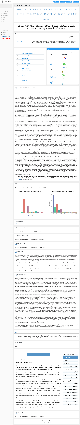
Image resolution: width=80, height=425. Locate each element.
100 (17, 13)
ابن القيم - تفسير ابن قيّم (71, 389)
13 (38, 9)
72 (26, 12)
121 (66, 13)
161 (39, 15)
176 (74, 15)
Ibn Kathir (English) (68, 354)
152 (18, 15)
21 (53, 9)
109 (38, 13)
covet (51, 65)
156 (27, 15)
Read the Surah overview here (21, 223)
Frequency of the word (26, 65)
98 (73, 12)
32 (73, 9)
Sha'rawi (65, 360)
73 (28, 12)
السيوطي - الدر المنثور (72, 392)
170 (60, 15)
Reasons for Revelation (26, 70)
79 (38, 12)
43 (33, 10)
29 (67, 9)
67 (17, 12)
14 (40, 9)
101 (19, 13)
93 (64, 12)
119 (61, 13)
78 (37, 12)
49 (44, 10)
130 (26, 14)
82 (44, 12)
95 (68, 12)
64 (71, 10)
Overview (19, 9)
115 (52, 13)
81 (42, 12)
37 (22, 10)
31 (71, 9)
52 (49, 10)
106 (31, 13)
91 (60, 12)
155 (25, 15)
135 (38, 14)
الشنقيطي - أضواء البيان (71, 395)
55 (55, 10)
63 (69, 10)
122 (68, 13)
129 (24, 14)
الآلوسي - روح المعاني (72, 401)
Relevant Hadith (25, 73)
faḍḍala (51, 76)
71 (24, 12)
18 (47, 9)
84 (48, 12)
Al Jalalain (66, 363)
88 (55, 12)
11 (35, 9)
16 (44, 9)
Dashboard (63, 1)
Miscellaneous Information (27, 60)
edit (16, 88)
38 (24, 10)
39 (26, 10)
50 (46, 10)
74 (29, 12)
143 (57, 14)
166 (51, 15)
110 (40, 13)
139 (47, 14)
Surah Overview (25, 58)
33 (75, 9)
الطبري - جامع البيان (72, 366)
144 (59, 14)
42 (31, 10)
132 (31, 14)
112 (45, 13)
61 (66, 10)
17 (46, 9)
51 (48, 10)
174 (69, 15)
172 (65, 15)
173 (67, 15)
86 (51, 12)
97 (71, 12)
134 (35, 14)
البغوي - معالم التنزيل (72, 377)
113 (47, 13)
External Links (24, 80)
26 (62, 9)
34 (17, 10)
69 (20, 12)
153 (20, 15)
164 (46, 15)
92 (62, 12)
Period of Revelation (26, 68)
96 (69, 12)
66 (75, 10)
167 (53, 15)
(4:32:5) (51, 81)
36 (20, 10)
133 (33, 14)
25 (60, 9)
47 (40, 10)
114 (49, 13)
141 (52, 14)
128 (21, 14)
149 (71, 14)
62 (68, 10)
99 (75, 12)
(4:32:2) (51, 63)
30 (69, 9)
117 (57, 13)
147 (66, 14)
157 (30, 15)
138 (45, 14)
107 (33, 13)
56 (57, 10)
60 (64, 10)
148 (68, 14)
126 (17, 14)
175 (72, 15)
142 (54, 14)
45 (37, 10)
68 (19, 12)
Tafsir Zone (76, 1)
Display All (56, 1)
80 (40, 12)
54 (53, 10)
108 (35, 13)
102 (21, 13)
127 (19, 14)
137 (42, 14)
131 (28, 14)
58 (60, 10)
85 (49, 12)
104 (26, 13)
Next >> (48, 19)
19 (49, 9)
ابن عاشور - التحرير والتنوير (71, 386)
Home (77, 5)
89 (57, 12)
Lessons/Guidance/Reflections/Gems (29, 53)
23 (57, 9)
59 (62, 10)
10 (33, 9)
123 (71, 13)
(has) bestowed (53, 77)
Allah (51, 83)
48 (42, 10)
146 (64, 14)
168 (55, 15)
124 (73, 13)
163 (44, 15)
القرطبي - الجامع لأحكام (71, 374)
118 (59, 13)
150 (73, 14)
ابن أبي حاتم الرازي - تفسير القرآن (70, 382)
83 (46, 12)
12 (37, 9)
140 (49, 14)
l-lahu (51, 82)
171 (62, 15)
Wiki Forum (24, 75)
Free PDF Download (5, 38)
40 (28, 10)
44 (35, 10)
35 (19, 10)
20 (51, 9)
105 (28, 13)
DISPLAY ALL (46, 17)
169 (58, 15)
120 (64, 13)
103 (24, 13)
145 (61, 14)
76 (33, 12)
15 (42, 9)
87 (53, 12)
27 (64, 9)
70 (22, 12)
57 (58, 10)
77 (35, 12)
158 (32, 15)
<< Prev (44, 19)
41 (29, 10)
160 (37, 15)
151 (75, 14)
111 (42, 13)
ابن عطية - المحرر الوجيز (71, 404)
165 (48, 15)
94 (66, 12)
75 (31, 12)
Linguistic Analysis (25, 55)
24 (58, 9)
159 (34, 15)
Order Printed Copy (5, 36)
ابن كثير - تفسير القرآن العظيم (72, 371)
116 (54, 13)
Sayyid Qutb (66, 357)
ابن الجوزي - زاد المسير (71, 398)
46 (38, 10)
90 (58, 12)
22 (55, 9)
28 (66, 9)
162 (41, 15)
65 (73, 10)
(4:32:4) (51, 75)
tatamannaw (52, 64)
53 (51, 10)
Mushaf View (69, 1)
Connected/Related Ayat (26, 63)
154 (23, 15)
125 (75, 13)
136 (40, 14)
